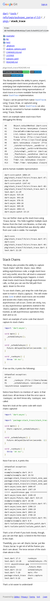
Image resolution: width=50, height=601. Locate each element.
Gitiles (16, 596)
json (45, 596)
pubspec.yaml (12, 58)
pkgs (6, 21)
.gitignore (10, 45)
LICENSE (10, 55)
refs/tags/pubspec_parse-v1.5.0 (21, 17)
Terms (32, 596)
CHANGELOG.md (14, 52)
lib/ (7, 39)
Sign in (44, 4)
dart (5, 13)
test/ (8, 42)
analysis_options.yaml (16, 49)
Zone (11, 296)
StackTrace (14, 95)
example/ (10, 36)
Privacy (24, 596)
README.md (12, 62)
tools (13, 13)
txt (38, 596)
